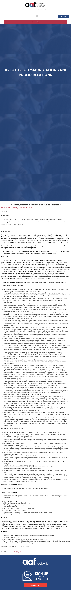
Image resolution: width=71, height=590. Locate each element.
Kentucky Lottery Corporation (16, 208)
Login (63, 16)
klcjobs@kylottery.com (19, 552)
